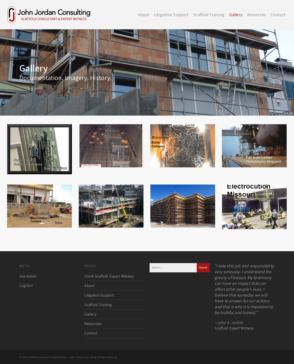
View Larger (39, 145)
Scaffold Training (208, 14)
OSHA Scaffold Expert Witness (109, 276)
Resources (256, 14)
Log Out (26, 285)
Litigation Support (171, 14)
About (143, 14)
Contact (278, 14)
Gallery (235, 14)
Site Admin (28, 276)
